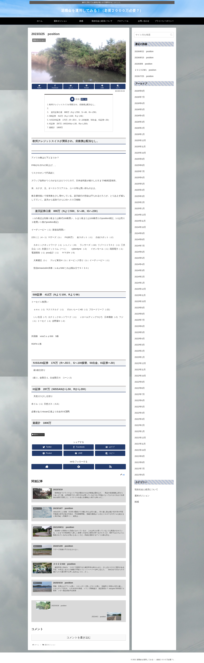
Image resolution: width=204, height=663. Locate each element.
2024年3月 (140, 270)
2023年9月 (140, 307)
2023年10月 (140, 301)
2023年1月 (140, 357)
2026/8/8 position (143, 64)
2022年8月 (140, 388)
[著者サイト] (46, 466)
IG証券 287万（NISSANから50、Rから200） (69, 124)
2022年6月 (140, 400)
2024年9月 (140, 233)
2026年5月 (140, 109)
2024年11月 (140, 221)
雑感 (137, 502)
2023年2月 (140, 351)
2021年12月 (140, 437)
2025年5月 (140, 184)
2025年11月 (140, 146)
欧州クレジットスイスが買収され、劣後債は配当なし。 (72, 104)
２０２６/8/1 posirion (145, 70)
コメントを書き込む (79, 637)
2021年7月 (140, 468)
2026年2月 (140, 128)
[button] (171, 34)
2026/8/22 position (144, 51)
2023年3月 (140, 345)
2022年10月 (140, 376)
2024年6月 (140, 252)
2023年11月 (140, 295)
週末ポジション (39, 434)
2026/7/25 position (144, 76)
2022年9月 (140, 382)
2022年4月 (140, 413)
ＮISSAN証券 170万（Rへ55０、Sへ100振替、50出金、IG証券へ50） (79, 120)
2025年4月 (140, 190)
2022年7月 (140, 394)
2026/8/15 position (144, 57)
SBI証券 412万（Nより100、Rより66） (66, 116)
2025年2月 (140, 202)
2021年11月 (140, 444)
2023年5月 (140, 332)
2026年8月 (140, 91)
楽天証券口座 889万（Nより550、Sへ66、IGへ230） (73, 112)
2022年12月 (140, 363)
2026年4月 (140, 115)
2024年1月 (140, 283)
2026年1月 (140, 134)
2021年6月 (140, 475)
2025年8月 (140, 165)
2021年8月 (140, 462)
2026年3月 (140, 122)
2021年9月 (140, 456)
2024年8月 (140, 239)
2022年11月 (140, 369)
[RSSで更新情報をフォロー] (110, 466)
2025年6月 (140, 177)
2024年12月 (140, 215)
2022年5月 (140, 406)
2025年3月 (140, 196)
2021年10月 (140, 450)
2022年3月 (140, 419)
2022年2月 (140, 425)
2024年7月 (140, 246)
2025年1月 (140, 208)
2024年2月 (140, 276)
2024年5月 (140, 258)
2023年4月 (140, 338)
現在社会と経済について (146, 489)
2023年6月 (140, 326)
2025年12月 (140, 140)
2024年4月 (140, 264)
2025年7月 (140, 171)
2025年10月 (140, 153)
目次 (77, 99)
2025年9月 (140, 159)
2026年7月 (140, 97)
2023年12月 (140, 289)
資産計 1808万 (56, 127)
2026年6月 (140, 103)
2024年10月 (140, 227)
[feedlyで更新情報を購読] (78, 466)
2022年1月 (140, 431)
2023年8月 (140, 314)
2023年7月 (140, 320)
